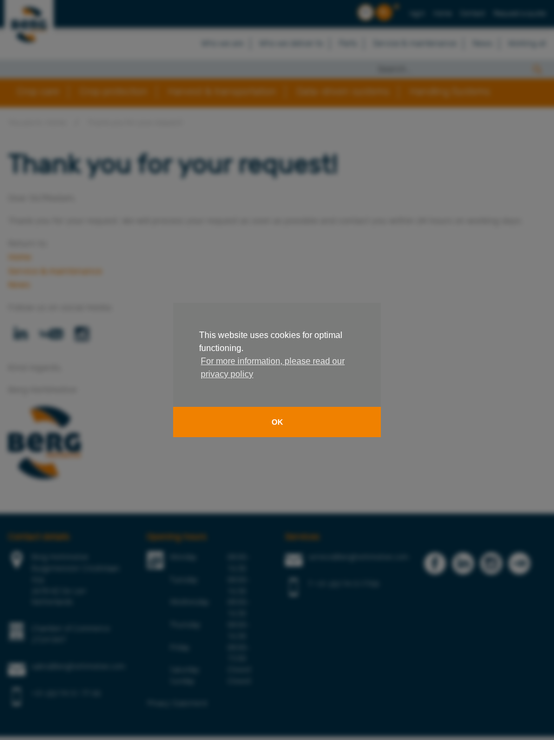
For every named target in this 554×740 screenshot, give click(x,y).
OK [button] (277, 422)
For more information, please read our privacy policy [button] (273, 367)
